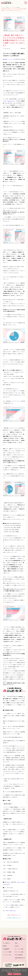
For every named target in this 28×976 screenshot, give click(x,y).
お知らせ (17, 946)
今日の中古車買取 (19, 954)
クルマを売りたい (6, 943)
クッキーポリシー (17, 974)
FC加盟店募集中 (6, 949)
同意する (10, 974)
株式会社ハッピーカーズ (8, 59)
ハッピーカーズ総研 (15, 7)
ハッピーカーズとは (7, 954)
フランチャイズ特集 (19, 952)
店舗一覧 (5, 946)
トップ (2, 7)
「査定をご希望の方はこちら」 (14, 915)
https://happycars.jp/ (9, 101)
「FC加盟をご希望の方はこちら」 (14, 917)
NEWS (7, 7)
